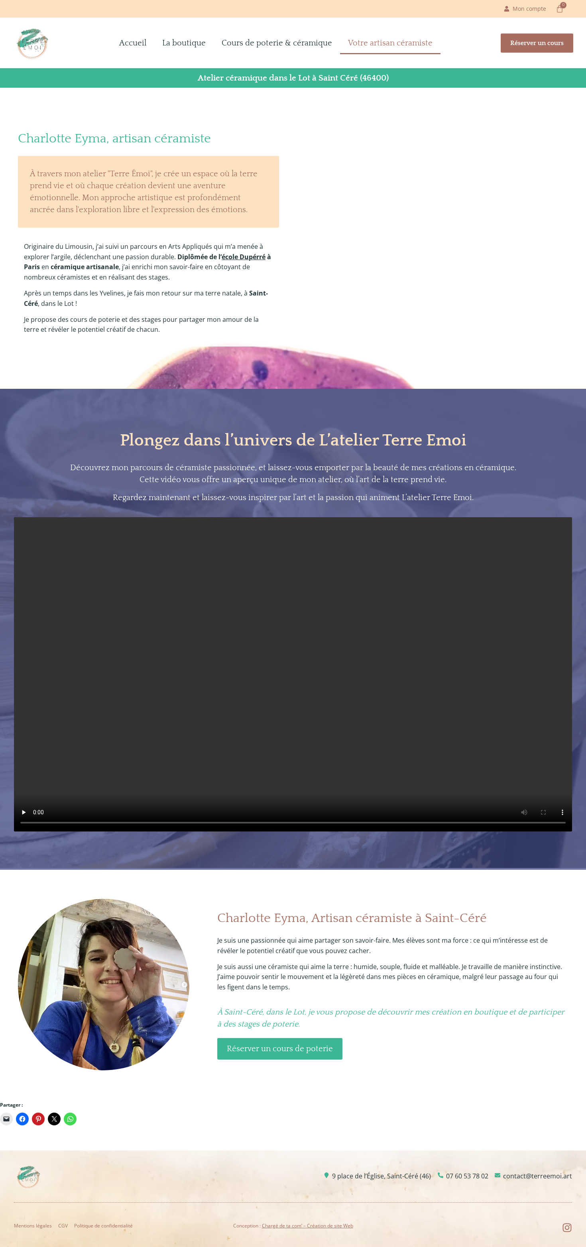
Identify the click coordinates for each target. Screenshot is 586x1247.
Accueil (132, 43)
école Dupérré (243, 256)
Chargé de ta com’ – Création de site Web (307, 1225)
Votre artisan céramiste (390, 43)
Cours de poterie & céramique (277, 43)
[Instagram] (567, 1228)
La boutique (184, 43)
